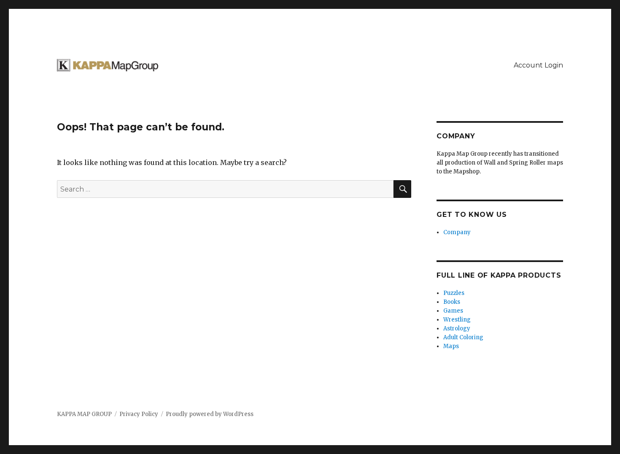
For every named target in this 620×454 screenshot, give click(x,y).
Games (453, 310)
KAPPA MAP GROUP (84, 414)
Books (451, 301)
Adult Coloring (463, 337)
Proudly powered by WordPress (209, 414)
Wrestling (457, 319)
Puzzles (453, 293)
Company (457, 232)
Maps (451, 346)
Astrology (456, 328)
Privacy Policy (138, 414)
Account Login (538, 65)
